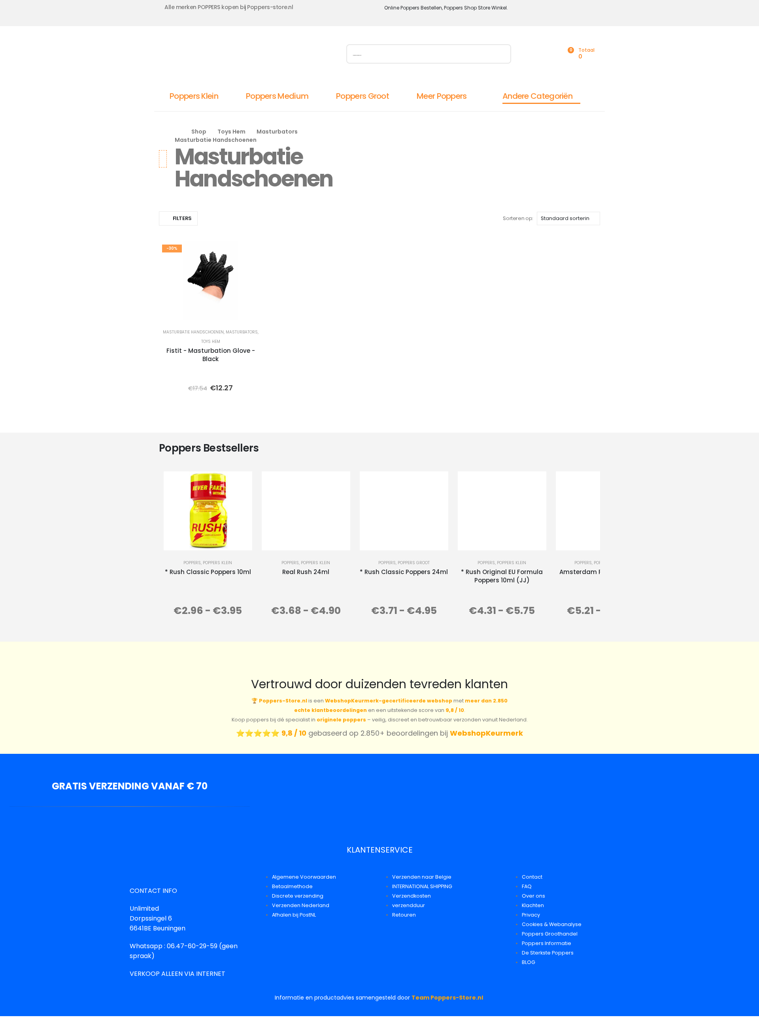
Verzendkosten (411, 895)
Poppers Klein (194, 96)
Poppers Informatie (546, 943)
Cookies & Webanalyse (552, 924)
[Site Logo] (248, 55)
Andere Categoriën (537, 96)
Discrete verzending (297, 895)
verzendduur (408, 905)
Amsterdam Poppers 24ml (600, 572)
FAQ (527, 886)
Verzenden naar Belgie (421, 877)
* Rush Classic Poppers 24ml (404, 572)
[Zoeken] (501, 54)
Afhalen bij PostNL (294, 914)
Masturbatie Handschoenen (193, 332)
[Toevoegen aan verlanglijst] (250, 252)
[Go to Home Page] (177, 132)
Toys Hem (210, 342)
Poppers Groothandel (550, 933)
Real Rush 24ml (305, 572)
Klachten (533, 905)
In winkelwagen (234, 312)
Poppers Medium (277, 96)
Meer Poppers (442, 96)
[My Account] (532, 54)
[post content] (210, 280)
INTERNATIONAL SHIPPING (422, 886)
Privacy (531, 914)
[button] (178, 218)
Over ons (533, 895)
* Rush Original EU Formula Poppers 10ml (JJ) (502, 576)
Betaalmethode (292, 886)
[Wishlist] (549, 54)
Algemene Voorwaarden (304, 877)
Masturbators (242, 332)
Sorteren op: (518, 218)
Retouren (404, 914)
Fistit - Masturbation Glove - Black (210, 354)
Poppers (192, 563)
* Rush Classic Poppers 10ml (208, 572)
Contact (532, 877)
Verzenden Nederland (300, 905)
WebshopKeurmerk (486, 733)
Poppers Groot (362, 96)
